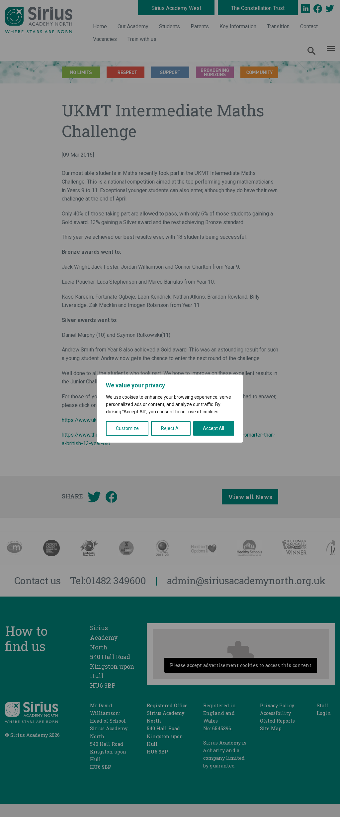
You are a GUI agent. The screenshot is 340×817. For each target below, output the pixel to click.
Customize (127, 428)
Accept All (213, 428)
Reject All (171, 428)
